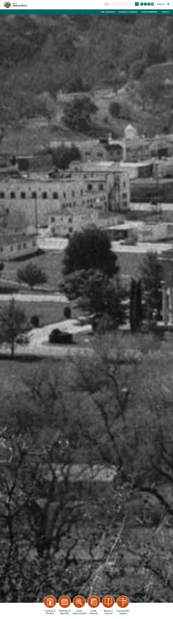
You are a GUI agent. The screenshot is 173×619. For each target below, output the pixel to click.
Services (165, 12)
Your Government (149, 12)
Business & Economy (128, 12)
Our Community (108, 12)
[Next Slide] (170, 307)
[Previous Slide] (2, 307)
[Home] (16, 4)
